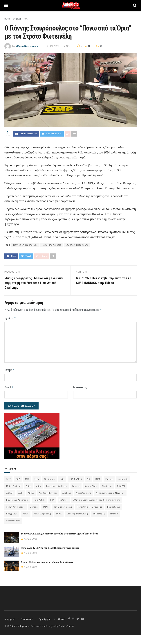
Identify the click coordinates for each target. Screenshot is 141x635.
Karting (109, 479)
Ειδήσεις (17, 18)
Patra (28, 486)
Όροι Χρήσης (45, 619)
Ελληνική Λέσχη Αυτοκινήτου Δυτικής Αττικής (96, 500)
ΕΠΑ (52, 500)
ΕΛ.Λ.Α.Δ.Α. (39, 500)
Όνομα (9, 370)
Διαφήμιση (9, 619)
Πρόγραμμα (12, 514)
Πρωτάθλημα (113, 507)
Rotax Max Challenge (56, 486)
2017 (8, 479)
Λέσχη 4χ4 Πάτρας (15, 507)
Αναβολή (66, 493)
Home (7, 18)
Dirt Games (49, 479)
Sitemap (61, 619)
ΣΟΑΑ (59, 514)
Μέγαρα (34, 507)
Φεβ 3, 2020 (53, 46)
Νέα (26, 18)
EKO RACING (75, 479)
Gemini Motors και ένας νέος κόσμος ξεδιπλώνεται (47, 562)
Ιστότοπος (80, 387)
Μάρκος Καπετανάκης (27, 46)
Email (9, 387)
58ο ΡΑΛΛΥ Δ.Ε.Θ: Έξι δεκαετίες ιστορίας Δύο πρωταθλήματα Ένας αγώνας (59, 533)
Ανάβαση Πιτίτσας (48, 493)
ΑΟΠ (20, 493)
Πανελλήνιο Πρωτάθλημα (89, 507)
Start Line (107, 486)
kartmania (123, 479)
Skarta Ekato (91, 486)
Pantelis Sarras (66, 626)
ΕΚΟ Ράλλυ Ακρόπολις (17, 500)
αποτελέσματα (13, 521)
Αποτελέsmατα (83, 493)
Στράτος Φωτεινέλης (77, 245)
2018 (18, 479)
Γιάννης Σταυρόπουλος (25, 245)
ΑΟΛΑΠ (9, 493)
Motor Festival (13, 486)
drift (62, 479)
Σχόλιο (10, 318)
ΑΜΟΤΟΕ (121, 486)
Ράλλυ (26, 514)
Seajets (76, 486)
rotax (38, 486)
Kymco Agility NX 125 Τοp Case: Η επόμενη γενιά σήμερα (50, 548)
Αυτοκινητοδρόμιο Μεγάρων (110, 493)
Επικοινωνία (27, 619)
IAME (97, 479)
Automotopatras (20, 626)
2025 (27, 479)
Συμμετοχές (99, 514)
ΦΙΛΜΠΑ (114, 514)
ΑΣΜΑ (31, 493)
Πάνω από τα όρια (52, 245)
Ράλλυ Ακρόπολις (42, 514)
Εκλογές (63, 500)
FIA (88, 479)
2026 (36, 479)
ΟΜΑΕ (46, 507)
